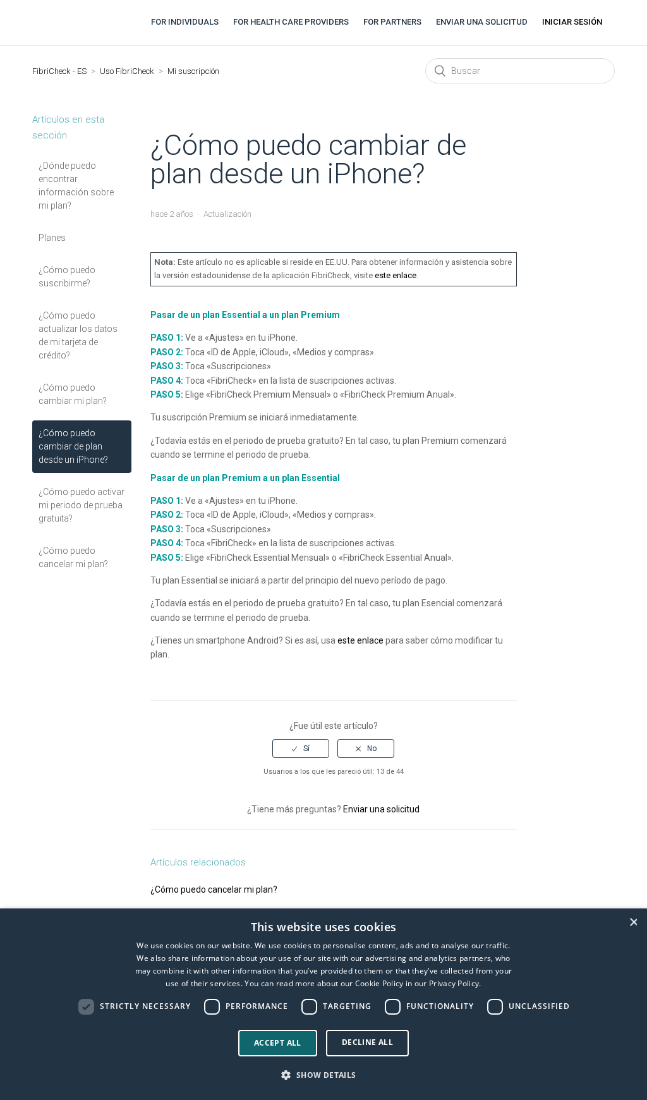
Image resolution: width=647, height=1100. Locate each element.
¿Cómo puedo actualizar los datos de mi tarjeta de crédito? (78, 335)
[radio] (300, 748)
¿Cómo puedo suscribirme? (67, 276)
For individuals (185, 22)
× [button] (633, 922)
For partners (392, 22)
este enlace (395, 275)
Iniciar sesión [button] (572, 22)
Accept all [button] (277, 1042)
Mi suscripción (193, 71)
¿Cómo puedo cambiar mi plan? (73, 394)
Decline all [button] (367, 1042)
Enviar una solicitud (482, 22)
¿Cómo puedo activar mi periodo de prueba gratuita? (81, 505)
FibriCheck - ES (59, 71)
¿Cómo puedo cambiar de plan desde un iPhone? (73, 446)
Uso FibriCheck (127, 71)
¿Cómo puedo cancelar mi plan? (73, 557)
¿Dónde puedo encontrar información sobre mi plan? (76, 186)
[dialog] (323, 1004)
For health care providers (291, 22)
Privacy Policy (454, 983)
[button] (323, 1075)
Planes (52, 238)
